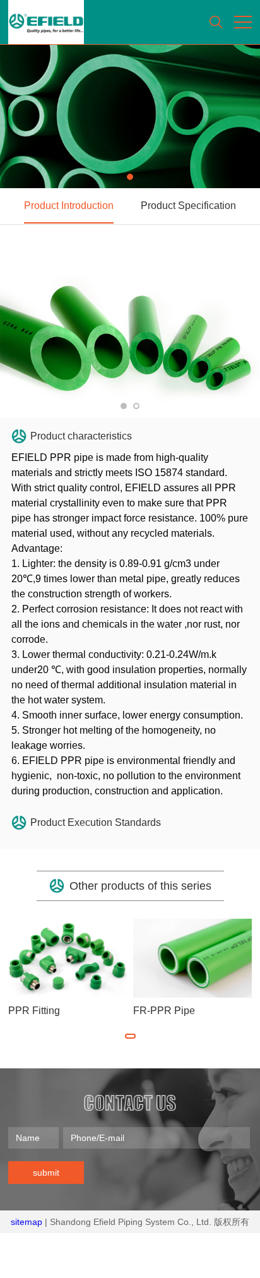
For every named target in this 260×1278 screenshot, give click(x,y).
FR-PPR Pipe (164, 1010)
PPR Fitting (34, 1010)
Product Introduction (69, 205)
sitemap (26, 1222)
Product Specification (188, 205)
